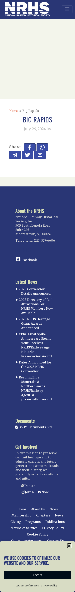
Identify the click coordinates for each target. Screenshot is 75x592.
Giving (15, 522)
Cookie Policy (37, 534)
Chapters (43, 515)
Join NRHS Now (36, 492)
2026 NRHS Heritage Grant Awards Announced (34, 323)
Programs (33, 522)
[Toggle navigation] (67, 9)
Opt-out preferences (27, 585)
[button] (69, 545)
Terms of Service (24, 528)
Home (13, 111)
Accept (37, 575)
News (53, 509)
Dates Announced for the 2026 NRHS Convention (35, 366)
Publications (55, 522)
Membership (22, 515)
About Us (38, 509)
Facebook (29, 260)
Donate (29, 486)
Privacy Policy (49, 585)
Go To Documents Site (35, 427)
